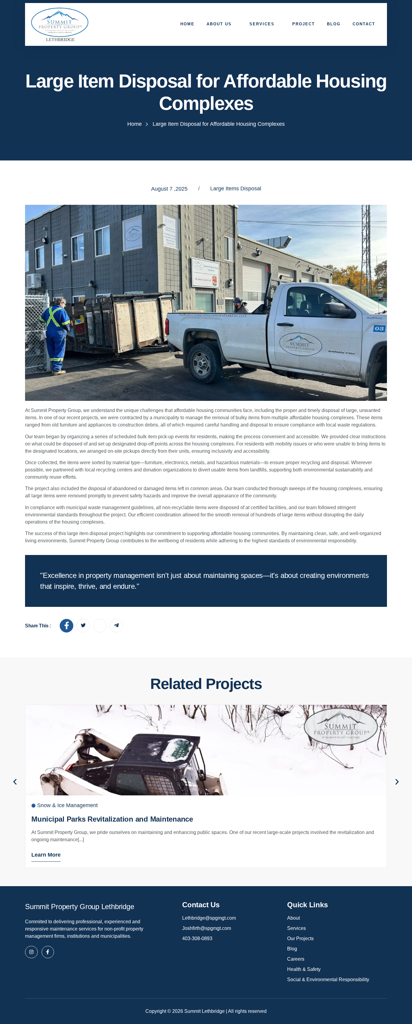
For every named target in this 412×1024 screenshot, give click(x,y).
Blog (334, 24)
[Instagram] (31, 952)
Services (261, 24)
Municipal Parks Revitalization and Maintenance (112, 819)
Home (187, 24)
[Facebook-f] (48, 952)
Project (303, 24)
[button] (15, 781)
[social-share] (66, 625)
